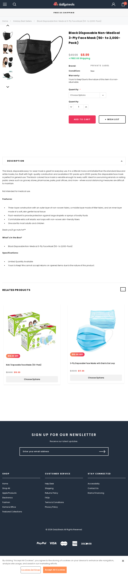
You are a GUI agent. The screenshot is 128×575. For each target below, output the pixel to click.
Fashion (6, 502)
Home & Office (9, 507)
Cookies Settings (30, 569)
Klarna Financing (96, 493)
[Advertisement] (64, 149)
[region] (64, 565)
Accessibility (94, 483)
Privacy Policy (51, 507)
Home (5, 21)
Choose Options (32, 379)
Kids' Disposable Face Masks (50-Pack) (24, 364)
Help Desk (49, 483)
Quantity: (74, 89)
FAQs (47, 497)
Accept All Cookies (55, 569)
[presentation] (122, 289)
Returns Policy (51, 493)
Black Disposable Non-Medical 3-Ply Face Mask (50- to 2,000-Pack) (69, 21)
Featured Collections (12, 511)
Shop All (6, 488)
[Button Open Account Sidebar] (113, 4)
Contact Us (93, 488)
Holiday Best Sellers (22, 21)
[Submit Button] (102, 451)
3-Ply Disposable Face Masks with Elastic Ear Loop (92, 363)
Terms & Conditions (54, 502)
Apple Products (9, 493)
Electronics (7, 497)
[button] (5, 4)
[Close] (123, 560)
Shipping (49, 488)
